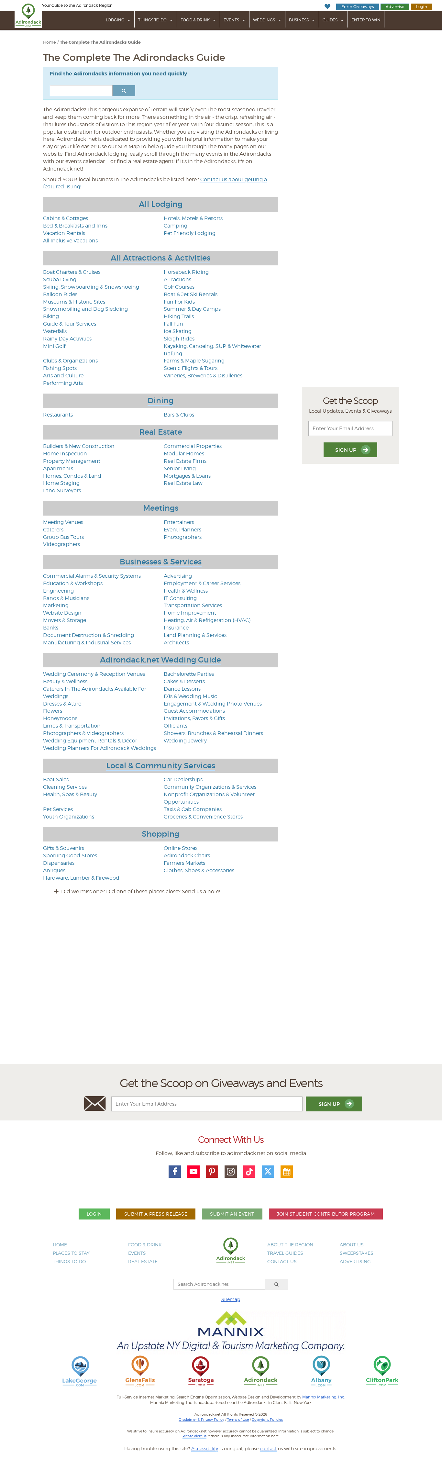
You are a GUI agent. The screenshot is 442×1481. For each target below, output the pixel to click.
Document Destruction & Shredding (88, 635)
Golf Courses (179, 287)
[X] (268, 1171)
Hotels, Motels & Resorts (193, 218)
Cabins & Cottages (65, 218)
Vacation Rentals (64, 233)
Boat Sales (56, 779)
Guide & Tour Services (69, 324)
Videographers (61, 544)
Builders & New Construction (79, 446)
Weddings (264, 19)
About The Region (290, 1244)
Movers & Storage (64, 620)
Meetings (160, 508)
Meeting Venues (63, 522)
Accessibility (204, 1448)
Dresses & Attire (62, 704)
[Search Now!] (124, 90)
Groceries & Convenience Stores (203, 817)
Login (421, 6)
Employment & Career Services (202, 583)
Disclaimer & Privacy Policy (201, 1419)
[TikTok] (249, 1171)
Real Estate (160, 432)
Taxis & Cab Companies (193, 809)
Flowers (52, 711)
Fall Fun (173, 324)
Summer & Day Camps (192, 309)
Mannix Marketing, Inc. (323, 1397)
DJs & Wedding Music (190, 696)
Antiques (54, 870)
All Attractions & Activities (160, 257)
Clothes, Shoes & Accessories (199, 870)
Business (299, 19)
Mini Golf (54, 346)
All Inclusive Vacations (70, 241)
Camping (175, 226)
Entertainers (179, 522)
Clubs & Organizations (70, 361)
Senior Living (180, 468)
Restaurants (58, 415)
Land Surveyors (62, 490)
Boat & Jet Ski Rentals (190, 294)
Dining (160, 400)
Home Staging (61, 483)
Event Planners (182, 530)
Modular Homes (184, 454)
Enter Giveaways (357, 6)
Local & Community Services (160, 765)
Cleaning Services (65, 787)
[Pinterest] (212, 1171)
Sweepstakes (356, 1253)
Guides (330, 19)
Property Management (71, 461)
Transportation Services (193, 605)
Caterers (53, 530)
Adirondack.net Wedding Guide (160, 659)
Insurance (176, 628)
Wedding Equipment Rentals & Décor (90, 741)
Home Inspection (65, 454)
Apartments (58, 468)
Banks (50, 628)
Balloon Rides (60, 294)
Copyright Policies (267, 1419)
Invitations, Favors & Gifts (194, 718)
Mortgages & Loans (187, 476)
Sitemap (230, 1299)
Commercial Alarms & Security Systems (92, 576)
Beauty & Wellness (65, 681)
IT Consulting (180, 598)
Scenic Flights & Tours (190, 368)
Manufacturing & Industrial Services (87, 643)
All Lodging (160, 204)
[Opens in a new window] (79, 1371)
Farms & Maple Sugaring (194, 361)
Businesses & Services (161, 561)
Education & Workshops (73, 583)
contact (268, 1448)
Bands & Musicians (66, 598)
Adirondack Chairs (187, 855)
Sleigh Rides (179, 339)
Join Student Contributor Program (326, 1214)
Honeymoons (60, 718)
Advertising (178, 576)
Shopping (160, 834)
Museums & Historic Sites (74, 302)
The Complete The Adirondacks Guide (100, 42)
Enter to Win (366, 19)
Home (49, 42)
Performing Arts (63, 383)
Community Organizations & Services (210, 787)
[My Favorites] (327, 6)
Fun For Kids (179, 302)
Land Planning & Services (195, 635)
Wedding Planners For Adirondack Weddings (99, 748)
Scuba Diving (59, 279)
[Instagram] (231, 1171)
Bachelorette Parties (189, 674)
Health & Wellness (186, 591)
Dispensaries (58, 863)
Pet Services (58, 809)
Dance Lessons (182, 689)
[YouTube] (193, 1171)
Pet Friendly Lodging (189, 233)
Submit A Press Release (155, 1214)
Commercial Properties (193, 446)
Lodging (115, 19)
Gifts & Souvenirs (63, 848)
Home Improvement (190, 613)
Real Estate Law (183, 483)
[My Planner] (287, 1171)
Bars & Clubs (179, 415)
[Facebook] (175, 1171)
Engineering (58, 591)
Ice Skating (178, 331)
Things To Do (152, 19)
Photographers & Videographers (83, 733)
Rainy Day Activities (67, 339)
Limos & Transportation (72, 726)
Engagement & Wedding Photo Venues (213, 704)
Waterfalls (55, 331)
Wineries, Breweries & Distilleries (203, 376)
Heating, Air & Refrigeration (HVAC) (207, 620)
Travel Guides (285, 1253)
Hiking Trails (179, 316)
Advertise (395, 6)
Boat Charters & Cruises (71, 272)
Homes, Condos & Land (72, 476)
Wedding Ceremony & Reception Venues (94, 674)
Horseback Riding (186, 272)
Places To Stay (71, 1253)
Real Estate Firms (185, 461)
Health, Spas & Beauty (70, 794)
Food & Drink (195, 19)
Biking (51, 316)
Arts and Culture (63, 376)
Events (231, 19)
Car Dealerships (183, 779)
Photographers (183, 537)
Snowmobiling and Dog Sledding (85, 309)
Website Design (62, 613)
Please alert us (194, 1436)
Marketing (56, 605)
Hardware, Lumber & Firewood (81, 878)
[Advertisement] (221, 985)
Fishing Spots (60, 368)
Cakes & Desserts (184, 681)
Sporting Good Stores (70, 855)
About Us (352, 1244)
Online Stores (180, 848)
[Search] (276, 1284)
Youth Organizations (68, 817)
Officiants (175, 726)
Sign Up (346, 450)
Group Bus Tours (63, 537)
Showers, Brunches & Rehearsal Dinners (213, 733)
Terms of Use (238, 1419)
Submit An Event (232, 1214)
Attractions (177, 279)
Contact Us (282, 1261)
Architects (176, 643)
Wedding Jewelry (185, 741)
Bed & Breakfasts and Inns (75, 226)
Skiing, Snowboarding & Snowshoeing (91, 287)
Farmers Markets (184, 863)
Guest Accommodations (194, 711)
